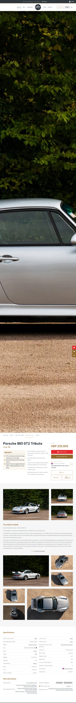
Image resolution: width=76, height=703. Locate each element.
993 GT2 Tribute (33, 644)
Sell (24, 7)
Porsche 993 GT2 (68, 682)
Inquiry (37, 435)
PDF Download (67, 477)
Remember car (62, 456)
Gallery (12, 435)
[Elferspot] (38, 7)
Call (62, 472)
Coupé (35, 651)
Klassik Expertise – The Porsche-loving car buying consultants (26, 692)
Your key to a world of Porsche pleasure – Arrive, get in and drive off (26, 685)
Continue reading (39, 551)
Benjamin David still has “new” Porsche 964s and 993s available (27, 689)
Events (50, 7)
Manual (35, 663)
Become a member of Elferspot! (35, 1)
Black (71, 638)
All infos (69, 686)
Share (57, 477)
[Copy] (36, 648)
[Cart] (71, 7)
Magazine (30, 7)
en (67, 7)
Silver (71, 641)
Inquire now (63, 452)
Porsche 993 (59, 682)
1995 (36, 638)
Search (19, 7)
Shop (44, 7)
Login (72, 1)
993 (36, 654)
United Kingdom (68, 668)
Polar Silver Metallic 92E (67, 644)
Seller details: (56, 461)
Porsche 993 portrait (31, 682)
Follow (60, 7)
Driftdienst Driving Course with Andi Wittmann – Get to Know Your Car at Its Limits (60, 689)
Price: (53, 443)
